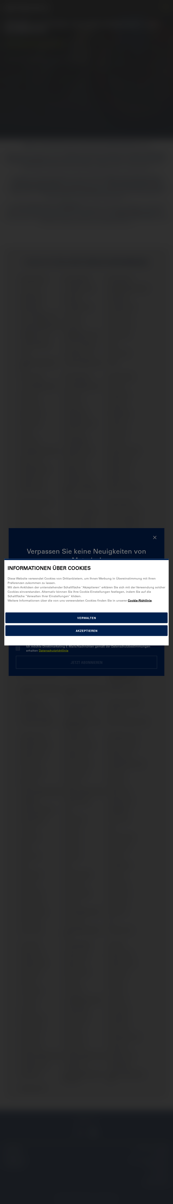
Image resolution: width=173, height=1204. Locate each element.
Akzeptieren (86, 630)
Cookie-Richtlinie (140, 600)
